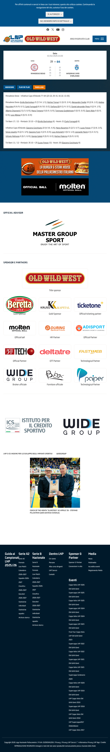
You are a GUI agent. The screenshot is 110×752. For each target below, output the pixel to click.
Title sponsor (55, 290)
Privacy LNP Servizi (69, 742)
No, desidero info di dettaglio (54, 21)
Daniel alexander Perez (80, 106)
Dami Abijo (90, 110)
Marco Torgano (37, 110)
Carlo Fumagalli (31, 106)
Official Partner (90, 337)
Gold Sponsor (19, 313)
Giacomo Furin (34, 132)
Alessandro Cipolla (79, 102)
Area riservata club (80, 39)
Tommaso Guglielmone (64, 110)
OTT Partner (55, 361)
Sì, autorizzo (54, 14)
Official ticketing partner (90, 313)
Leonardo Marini (81, 132)
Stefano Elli (55, 106)
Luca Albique (16, 115)
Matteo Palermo (60, 136)
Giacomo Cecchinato (34, 128)
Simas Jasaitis (11, 132)
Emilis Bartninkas (27, 102)
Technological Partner (90, 361)
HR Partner (55, 337)
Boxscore (9, 87)
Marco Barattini (62, 128)
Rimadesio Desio (38, 73)
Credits (103, 742)
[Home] (31, 39)
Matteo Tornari (53, 102)
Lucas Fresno (85, 128)
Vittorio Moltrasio (12, 136)
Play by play (24, 87)
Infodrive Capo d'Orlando (72, 74)
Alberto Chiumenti (13, 110)
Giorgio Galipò (36, 136)
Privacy (57, 742)
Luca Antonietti (58, 132)
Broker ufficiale (20, 384)
